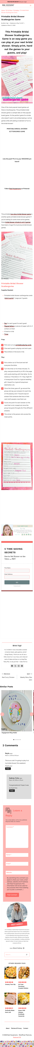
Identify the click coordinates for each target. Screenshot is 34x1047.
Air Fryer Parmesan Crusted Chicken (23, 986)
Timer (6, 334)
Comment (10, 827)
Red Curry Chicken (8, 675)
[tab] (13, 739)
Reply (7, 768)
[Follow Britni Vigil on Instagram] (18, 665)
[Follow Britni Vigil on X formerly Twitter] (15, 665)
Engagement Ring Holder (9, 732)
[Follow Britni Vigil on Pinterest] (21, 665)
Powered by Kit (17, 585)
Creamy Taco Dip (10, 984)
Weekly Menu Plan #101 (26, 677)
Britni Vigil (5, 23)
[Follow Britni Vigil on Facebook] (12, 665)
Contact (25, 1028)
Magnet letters (9, 326)
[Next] (32, 714)
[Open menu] (30, 5)
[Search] (26, 955)
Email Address (8, 574)
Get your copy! (17, 2)
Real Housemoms (15, 189)
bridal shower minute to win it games (17, 222)
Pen (5, 323)
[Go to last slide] (2, 714)
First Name (7, 568)
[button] (6, 982)
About (7, 1028)
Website (9, 872)
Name (8, 855)
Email (8, 864)
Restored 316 (17, 1037)
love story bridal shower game (21, 214)
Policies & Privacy (16, 1028)
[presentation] (16, 710)
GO (17, 582)
